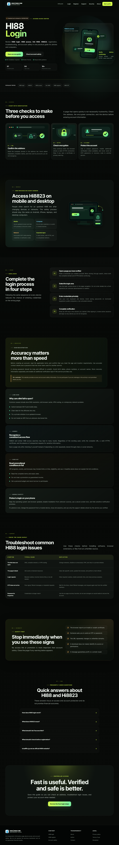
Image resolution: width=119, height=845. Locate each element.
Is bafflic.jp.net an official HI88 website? (36, 748)
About (99, 4)
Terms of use (96, 837)
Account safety (52, 840)
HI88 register (52, 837)
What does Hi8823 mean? (31, 721)
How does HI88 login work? (31, 713)
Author (72, 837)
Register (76, 4)
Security (91, 4)
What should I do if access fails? (33, 730)
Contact (73, 840)
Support (83, 4)
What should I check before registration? (36, 739)
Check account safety (33, 54)
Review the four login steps (59, 804)
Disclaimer (95, 840)
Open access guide (14, 54)
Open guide (107, 4)
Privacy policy (97, 834)
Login (69, 4)
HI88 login (51, 834)
